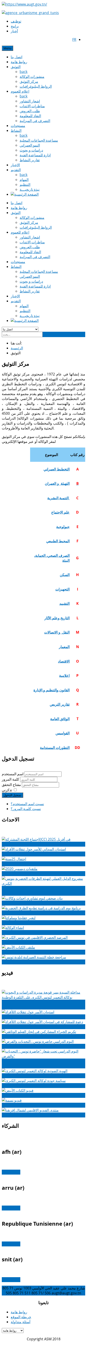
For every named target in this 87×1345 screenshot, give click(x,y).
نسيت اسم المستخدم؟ (27, 803)
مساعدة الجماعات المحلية (39, 140)
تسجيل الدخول (12, 795)
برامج (15, 26)
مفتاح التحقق (12, 784)
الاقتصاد (64, 661)
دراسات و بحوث (31, 150)
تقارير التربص (60, 704)
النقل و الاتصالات (57, 632)
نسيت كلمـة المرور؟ (26, 808)
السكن (65, 574)
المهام (24, 179)
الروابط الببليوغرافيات (36, 86)
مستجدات (18, 125)
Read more (11, 1172)
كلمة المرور (11, 779)
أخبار (14, 31)
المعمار (64, 646)
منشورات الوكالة (32, 76)
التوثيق (16, 66)
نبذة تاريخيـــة (29, 189)
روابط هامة (19, 61)
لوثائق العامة (59, 718)
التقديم (16, 169)
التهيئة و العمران (57, 483)
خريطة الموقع (21, 1316)
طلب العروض (30, 110)
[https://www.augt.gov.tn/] (24, 4)
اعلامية (64, 675)
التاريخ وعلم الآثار (57, 618)
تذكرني (7, 790)
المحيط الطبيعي (58, 541)
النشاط (16, 130)
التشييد (64, 603)
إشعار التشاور (30, 101)
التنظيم (25, 184)
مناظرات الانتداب (32, 106)
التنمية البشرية (58, 497)
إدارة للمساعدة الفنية (35, 155)
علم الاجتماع (60, 512)
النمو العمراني (30, 145)
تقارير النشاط (30, 160)
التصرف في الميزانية (35, 120)
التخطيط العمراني (57, 469)
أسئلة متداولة (20, 1321)
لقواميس (62, 733)
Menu (7, 48)
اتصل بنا (16, 56)
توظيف (16, 21)
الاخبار (15, 164)
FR (74, 39)
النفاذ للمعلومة (30, 115)
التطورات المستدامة (55, 747)
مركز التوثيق (29, 81)
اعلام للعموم (20, 91)
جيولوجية (63, 526)
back (23, 71)
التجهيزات (62, 589)
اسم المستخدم (12, 773)
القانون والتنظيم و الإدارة (51, 690)
